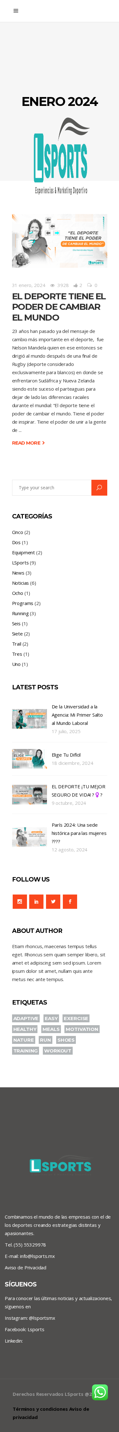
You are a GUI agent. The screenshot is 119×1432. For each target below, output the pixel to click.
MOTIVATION (82, 1029)
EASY (51, 1018)
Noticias (20, 583)
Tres (17, 654)
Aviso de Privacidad (25, 1267)
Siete (17, 633)
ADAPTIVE (26, 1018)
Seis (16, 623)
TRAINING (25, 1051)
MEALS (51, 1029)
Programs (23, 603)
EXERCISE (76, 1018)
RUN (45, 1040)
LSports (20, 562)
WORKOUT (57, 1051)
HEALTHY (24, 1029)
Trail (16, 644)
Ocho (17, 593)
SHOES (66, 1040)
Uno (16, 664)
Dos (16, 542)
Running (20, 613)
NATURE (23, 1040)
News (18, 573)
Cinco (17, 532)
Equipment (23, 552)
